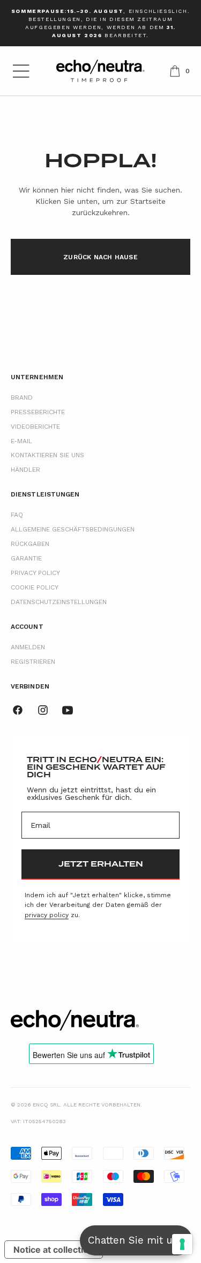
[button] (21, 71)
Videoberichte (35, 426)
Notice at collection (53, 1249)
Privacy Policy (35, 573)
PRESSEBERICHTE (38, 412)
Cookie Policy (34, 587)
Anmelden (28, 647)
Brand (22, 397)
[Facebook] (17, 710)
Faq (17, 515)
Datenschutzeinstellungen (59, 602)
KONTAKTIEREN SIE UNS (47, 455)
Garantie (26, 558)
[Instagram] (43, 710)
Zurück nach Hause (100, 257)
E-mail (21, 441)
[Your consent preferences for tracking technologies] (182, 1244)
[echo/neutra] (75, 1020)
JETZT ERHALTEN (100, 863)
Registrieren (33, 661)
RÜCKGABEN (30, 544)
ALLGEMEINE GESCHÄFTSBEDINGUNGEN (73, 529)
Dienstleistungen (45, 494)
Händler (25, 469)
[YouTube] (67, 710)
